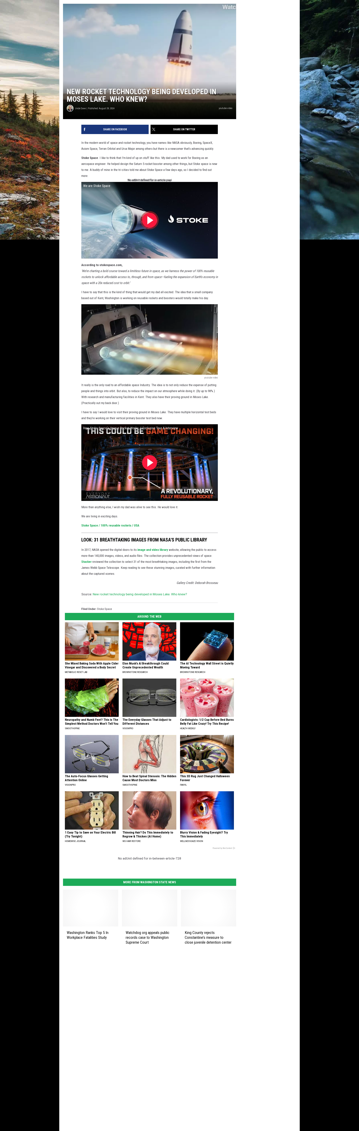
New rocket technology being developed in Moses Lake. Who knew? (140, 594)
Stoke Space (104, 608)
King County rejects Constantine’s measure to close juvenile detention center (208, 937)
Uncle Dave (80, 108)
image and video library (152, 550)
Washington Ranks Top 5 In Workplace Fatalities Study (87, 935)
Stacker (86, 562)
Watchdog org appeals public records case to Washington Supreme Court (147, 937)
